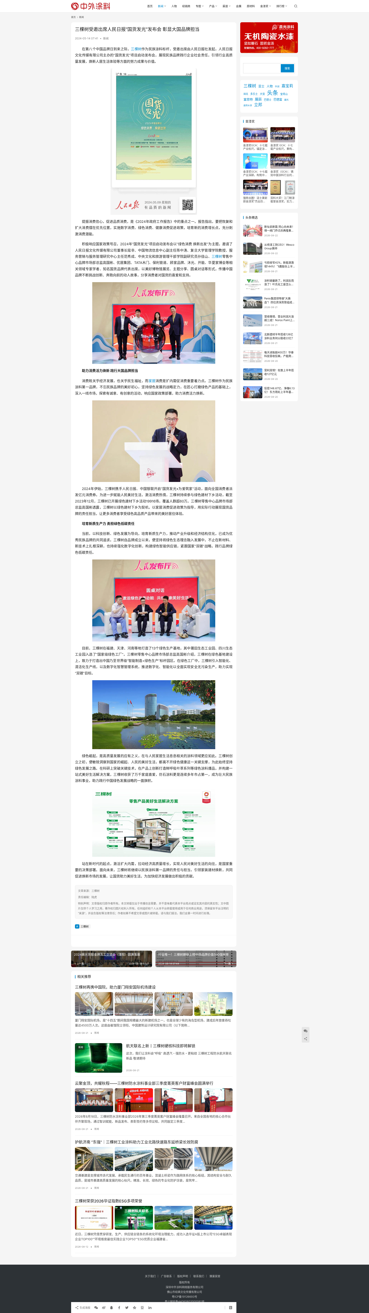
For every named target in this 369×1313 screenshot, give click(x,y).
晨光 (286, 99)
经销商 (186, 6)
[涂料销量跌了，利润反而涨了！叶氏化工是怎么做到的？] (252, 284)
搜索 (287, 68)
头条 (272, 92)
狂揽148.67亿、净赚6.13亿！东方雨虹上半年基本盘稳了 (279, 391)
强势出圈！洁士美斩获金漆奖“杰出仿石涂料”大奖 (255, 199)
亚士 (261, 86)
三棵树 (136, 49)
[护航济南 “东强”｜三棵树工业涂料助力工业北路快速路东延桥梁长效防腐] (154, 1159)
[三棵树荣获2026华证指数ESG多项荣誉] (154, 1218)
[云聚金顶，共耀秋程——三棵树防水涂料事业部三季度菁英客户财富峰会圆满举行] (154, 1100)
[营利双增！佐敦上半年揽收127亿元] (252, 374)
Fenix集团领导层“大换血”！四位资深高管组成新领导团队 (279, 302)
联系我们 (198, 1276)
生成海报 (84, 1307)
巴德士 (267, 99)
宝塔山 (284, 94)
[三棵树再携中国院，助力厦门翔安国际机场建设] (154, 1004)
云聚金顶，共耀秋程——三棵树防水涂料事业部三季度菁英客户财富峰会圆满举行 (144, 1083)
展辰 (258, 99)
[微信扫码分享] (96, 1307)
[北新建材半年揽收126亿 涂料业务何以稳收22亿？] (252, 338)
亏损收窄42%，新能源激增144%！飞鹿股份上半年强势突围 (279, 266)
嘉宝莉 (287, 86)
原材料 (251, 6)
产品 (211, 6)
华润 (277, 86)
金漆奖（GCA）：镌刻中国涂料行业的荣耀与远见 (282, 173)
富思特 (248, 99)
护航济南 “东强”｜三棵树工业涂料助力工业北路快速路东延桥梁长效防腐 (136, 1142)
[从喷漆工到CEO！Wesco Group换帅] (252, 249)
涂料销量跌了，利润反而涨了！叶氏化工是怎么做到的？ (279, 284)
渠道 (225, 6)
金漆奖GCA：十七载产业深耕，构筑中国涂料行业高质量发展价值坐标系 (255, 173)
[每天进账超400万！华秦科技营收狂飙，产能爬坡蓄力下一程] (252, 356)
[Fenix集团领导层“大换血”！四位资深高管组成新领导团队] (252, 303)
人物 (174, 6)
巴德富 (277, 99)
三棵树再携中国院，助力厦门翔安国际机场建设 (115, 987)
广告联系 (166, 1276)
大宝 (262, 93)
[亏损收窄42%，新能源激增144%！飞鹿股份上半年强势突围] (252, 267)
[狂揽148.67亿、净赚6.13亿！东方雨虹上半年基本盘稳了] (252, 392)
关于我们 (150, 1276)
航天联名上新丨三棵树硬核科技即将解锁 (160, 1046)
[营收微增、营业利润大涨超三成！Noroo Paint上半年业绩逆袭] (252, 320)
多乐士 (254, 93)
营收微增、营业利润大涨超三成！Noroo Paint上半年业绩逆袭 (279, 320)
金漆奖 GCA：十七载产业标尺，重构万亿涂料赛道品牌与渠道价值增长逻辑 (282, 147)
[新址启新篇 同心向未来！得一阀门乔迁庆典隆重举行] (252, 231)
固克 (246, 94)
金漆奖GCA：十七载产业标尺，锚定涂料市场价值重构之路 (255, 147)
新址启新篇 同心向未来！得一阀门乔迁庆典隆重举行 (279, 230)
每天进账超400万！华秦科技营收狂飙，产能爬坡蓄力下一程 (279, 355)
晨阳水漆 (248, 105)
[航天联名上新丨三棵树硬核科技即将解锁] (98, 1058)
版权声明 (182, 1276)
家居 (152, 381)
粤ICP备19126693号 (184, 1296)
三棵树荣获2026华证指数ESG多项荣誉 (108, 1201)
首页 (150, 6)
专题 (198, 6)
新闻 (160, 6)
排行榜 (280, 6)
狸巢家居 (214, 1276)
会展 (238, 6)
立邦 (258, 104)
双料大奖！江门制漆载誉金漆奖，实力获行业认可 (282, 199)
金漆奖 (264, 6)
